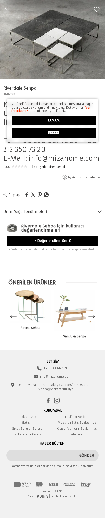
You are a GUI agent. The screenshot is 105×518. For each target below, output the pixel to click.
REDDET (53, 132)
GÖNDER (86, 455)
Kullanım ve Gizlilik (28, 434)
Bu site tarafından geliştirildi (52, 495)
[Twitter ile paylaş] (33, 195)
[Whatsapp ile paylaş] (46, 195)
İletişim (27, 422)
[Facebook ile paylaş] (27, 195)
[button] (91, 316)
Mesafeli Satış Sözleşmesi (77, 422)
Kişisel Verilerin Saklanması (77, 428)
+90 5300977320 (55, 368)
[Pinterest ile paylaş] (40, 195)
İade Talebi (77, 434)
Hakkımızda (27, 417)
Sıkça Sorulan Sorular (28, 428)
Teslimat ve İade (77, 417)
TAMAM (54, 120)
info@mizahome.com (55, 376)
